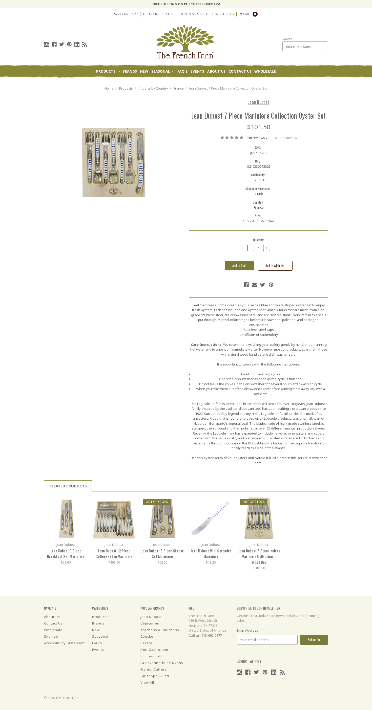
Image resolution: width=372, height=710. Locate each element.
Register (204, 14)
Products (106, 71)
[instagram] (46, 44)
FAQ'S (182, 71)
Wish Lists (224, 14)
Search (287, 39)
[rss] (84, 44)
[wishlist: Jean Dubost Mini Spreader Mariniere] (227, 510)
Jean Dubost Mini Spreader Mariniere (210, 553)
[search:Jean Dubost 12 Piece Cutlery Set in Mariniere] (130, 502)
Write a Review (286, 137)
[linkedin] (76, 44)
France (179, 88)
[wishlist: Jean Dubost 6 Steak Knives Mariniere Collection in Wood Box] (275, 510)
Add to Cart (66, 518)
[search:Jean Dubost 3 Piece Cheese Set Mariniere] (178, 502)
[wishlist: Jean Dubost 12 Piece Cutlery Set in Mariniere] (130, 510)
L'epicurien (149, 623)
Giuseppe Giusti (154, 676)
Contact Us (240, 71)
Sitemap (51, 636)
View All (147, 682)
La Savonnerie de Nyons (161, 662)
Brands (129, 71)
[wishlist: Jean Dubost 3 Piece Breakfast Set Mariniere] (82, 510)
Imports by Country (153, 88)
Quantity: (258, 240)
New (144, 71)
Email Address (247, 630)
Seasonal (161, 71)
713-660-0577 (127, 14)
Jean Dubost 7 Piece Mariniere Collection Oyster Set (228, 88)
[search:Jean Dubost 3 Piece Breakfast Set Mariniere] (82, 502)
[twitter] (61, 44)
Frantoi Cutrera (153, 669)
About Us (216, 71)
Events (197, 71)
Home (109, 88)
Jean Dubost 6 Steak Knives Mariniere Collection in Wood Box (259, 556)
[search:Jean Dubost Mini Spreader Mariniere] (227, 502)
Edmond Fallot (152, 656)
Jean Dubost (151, 616)
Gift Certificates (158, 14)
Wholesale (265, 71)
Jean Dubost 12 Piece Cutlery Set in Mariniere (114, 553)
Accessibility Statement (64, 643)
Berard (146, 643)
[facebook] (54, 44)
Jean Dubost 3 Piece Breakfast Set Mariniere (66, 553)
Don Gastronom (154, 649)
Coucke (146, 636)
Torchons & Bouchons (159, 630)
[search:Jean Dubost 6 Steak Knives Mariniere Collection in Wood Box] (275, 502)
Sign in (185, 14)
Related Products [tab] (68, 485)
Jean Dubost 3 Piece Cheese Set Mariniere (162, 553)
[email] (254, 284)
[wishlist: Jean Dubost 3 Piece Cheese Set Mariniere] (178, 510)
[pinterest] (69, 44)
